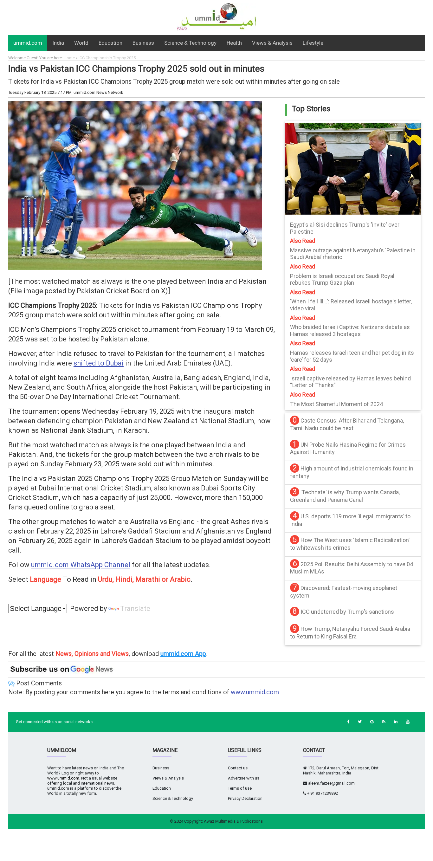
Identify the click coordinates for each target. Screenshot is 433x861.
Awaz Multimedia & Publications (233, 821)
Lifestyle (313, 43)
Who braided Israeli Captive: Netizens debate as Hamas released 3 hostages (350, 330)
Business (143, 43)
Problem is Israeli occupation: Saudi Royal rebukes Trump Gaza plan (342, 279)
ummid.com (27, 43)
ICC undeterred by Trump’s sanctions (347, 611)
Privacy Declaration (245, 798)
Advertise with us (243, 778)
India (58, 43)
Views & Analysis (272, 43)
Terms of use (240, 788)
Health (234, 43)
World (81, 43)
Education (110, 43)
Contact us (238, 768)
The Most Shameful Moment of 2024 (336, 404)
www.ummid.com (255, 692)
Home (69, 57)
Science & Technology (190, 43)
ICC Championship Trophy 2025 (107, 57)
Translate (135, 608)
